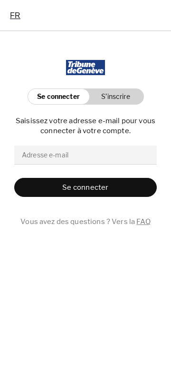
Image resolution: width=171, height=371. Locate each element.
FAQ (143, 221)
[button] (113, 96)
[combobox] (15, 15)
